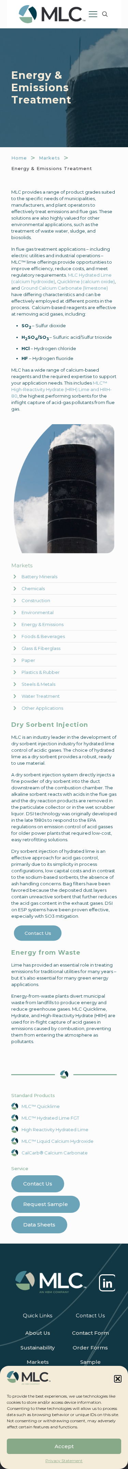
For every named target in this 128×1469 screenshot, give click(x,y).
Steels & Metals (38, 684)
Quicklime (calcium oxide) (86, 281)
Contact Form (90, 1333)
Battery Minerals (39, 576)
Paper (28, 660)
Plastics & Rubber (41, 672)
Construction (36, 600)
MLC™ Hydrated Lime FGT (50, 1118)
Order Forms (90, 1347)
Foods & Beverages (43, 636)
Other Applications (42, 708)
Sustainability (37, 1347)
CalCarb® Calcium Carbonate (55, 1152)
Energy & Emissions (42, 624)
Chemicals (33, 588)
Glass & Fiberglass (41, 648)
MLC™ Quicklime (41, 1106)
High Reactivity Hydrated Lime (55, 1129)
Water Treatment (41, 696)
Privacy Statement (64, 1460)
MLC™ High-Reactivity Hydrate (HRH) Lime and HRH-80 (61, 389)
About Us (37, 1333)
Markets (49, 158)
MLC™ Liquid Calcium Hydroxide (58, 1141)
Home (19, 158)
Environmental (38, 612)
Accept (64, 1446)
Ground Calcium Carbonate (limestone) (64, 288)
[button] (117, 1378)
